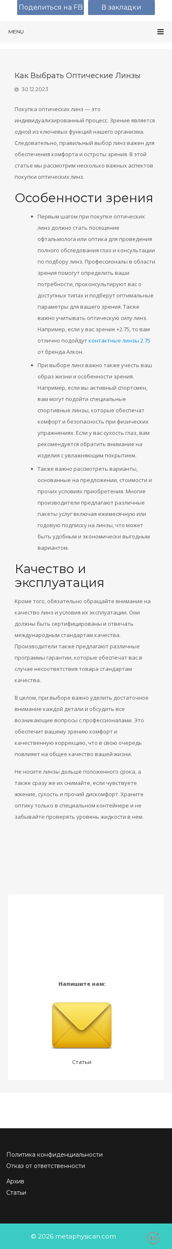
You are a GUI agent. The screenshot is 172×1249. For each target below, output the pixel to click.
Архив (15, 1181)
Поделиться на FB (51, 7)
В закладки (121, 7)
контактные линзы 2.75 (119, 340)
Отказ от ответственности (45, 1166)
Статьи (81, 1062)
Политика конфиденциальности (54, 1154)
